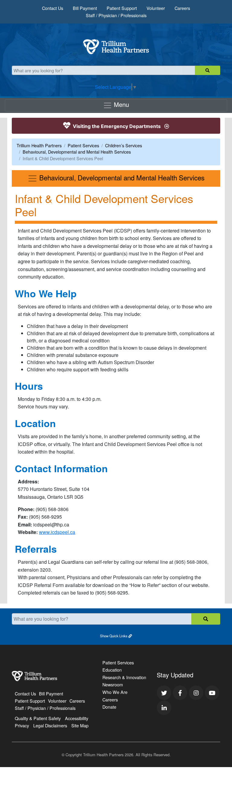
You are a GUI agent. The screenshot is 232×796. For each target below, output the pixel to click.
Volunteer (156, 8)
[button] (116, 635)
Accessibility (76, 718)
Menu (120, 104)
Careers (182, 8)
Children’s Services (123, 145)
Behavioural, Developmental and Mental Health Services (77, 151)
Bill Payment (85, 8)
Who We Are (114, 692)
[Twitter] (164, 692)
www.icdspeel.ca (57, 532)
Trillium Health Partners (39, 145)
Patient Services (83, 145)
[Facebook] (180, 692)
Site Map (80, 725)
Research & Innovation (124, 677)
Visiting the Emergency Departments (117, 126)
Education (112, 669)
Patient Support (122, 8)
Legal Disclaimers (50, 725)
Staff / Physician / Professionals (116, 15)
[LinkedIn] (164, 708)
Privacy (22, 725)
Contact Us (52, 8)
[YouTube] (212, 692)
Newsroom (112, 684)
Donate (109, 707)
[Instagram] (196, 692)
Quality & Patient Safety (38, 718)
